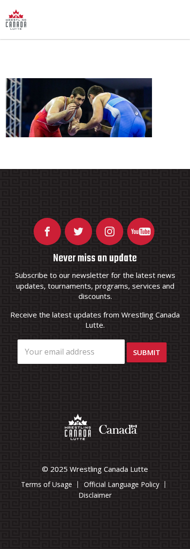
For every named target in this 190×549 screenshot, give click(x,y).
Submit (146, 352)
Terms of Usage (46, 484)
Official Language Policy (121, 484)
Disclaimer (95, 495)
